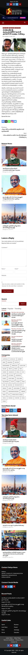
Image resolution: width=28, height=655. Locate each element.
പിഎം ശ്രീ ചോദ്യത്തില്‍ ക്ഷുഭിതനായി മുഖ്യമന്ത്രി (13, 129)
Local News (19, 378)
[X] (6, 120)
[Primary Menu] (3, 23)
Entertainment (19, 336)
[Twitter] (17, 4)
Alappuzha (11, 27)
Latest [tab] (4, 309)
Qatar (9, 388)
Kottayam (11, 375)
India (10, 164)
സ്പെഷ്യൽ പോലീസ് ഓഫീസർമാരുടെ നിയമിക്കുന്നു (14, 135)
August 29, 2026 (7, 172)
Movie (12, 381)
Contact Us (14, 642)
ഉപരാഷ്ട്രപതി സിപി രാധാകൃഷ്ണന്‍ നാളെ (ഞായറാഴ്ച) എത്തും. (17, 324)
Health (10, 368)
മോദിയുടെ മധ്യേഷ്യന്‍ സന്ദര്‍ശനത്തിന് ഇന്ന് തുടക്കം (18, 315)
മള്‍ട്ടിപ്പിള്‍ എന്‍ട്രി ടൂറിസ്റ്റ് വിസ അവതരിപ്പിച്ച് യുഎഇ (18, 332)
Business (20, 359)
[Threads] (20, 4)
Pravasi (4, 388)
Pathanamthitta (19, 193)
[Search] (25, 22)
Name (4, 268)
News (23, 381)
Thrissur (13, 337)
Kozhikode (18, 375)
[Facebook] (8, 4)
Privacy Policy (19, 640)
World (4, 401)
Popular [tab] (10, 309)
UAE (16, 222)
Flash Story (5, 27)
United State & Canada (17, 394)
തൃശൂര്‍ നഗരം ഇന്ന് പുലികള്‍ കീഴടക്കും (13, 525)
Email (17, 268)
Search (4, 299)
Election (17, 362)
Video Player (17, 638)
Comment (5, 247)
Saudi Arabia (17, 388)
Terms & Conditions (9, 640)
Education (9, 362)
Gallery (4, 368)
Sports (4, 391)
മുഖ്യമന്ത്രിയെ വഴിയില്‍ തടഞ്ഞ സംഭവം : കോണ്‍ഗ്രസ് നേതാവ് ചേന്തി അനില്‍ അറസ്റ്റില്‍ (14, 554)
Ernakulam (14, 365)
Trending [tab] (18, 309)
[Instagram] (14, 4)
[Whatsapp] (9, 120)
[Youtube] (11, 4)
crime (4, 362)
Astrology (12, 359)
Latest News (17, 27)
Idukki (15, 368)
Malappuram (6, 381)
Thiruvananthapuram (13, 391)
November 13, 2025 (8, 36)
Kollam (4, 375)
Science (23, 388)
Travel (4, 394)
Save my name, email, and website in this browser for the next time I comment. (13, 285)
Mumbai (18, 381)
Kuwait (4, 378)
